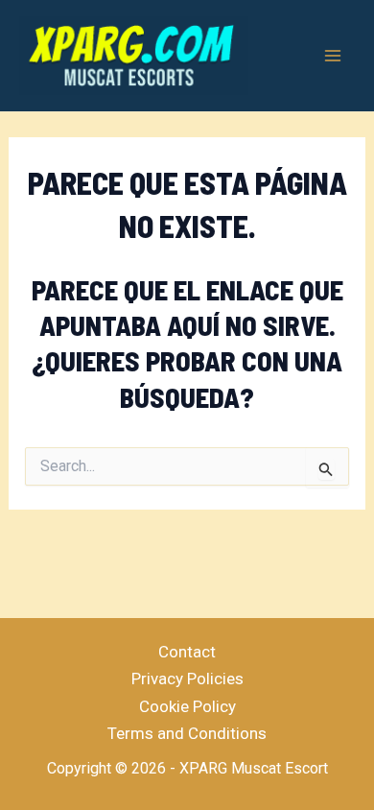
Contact (187, 651)
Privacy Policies (187, 678)
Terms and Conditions (187, 733)
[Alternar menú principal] (334, 56)
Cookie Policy (187, 706)
